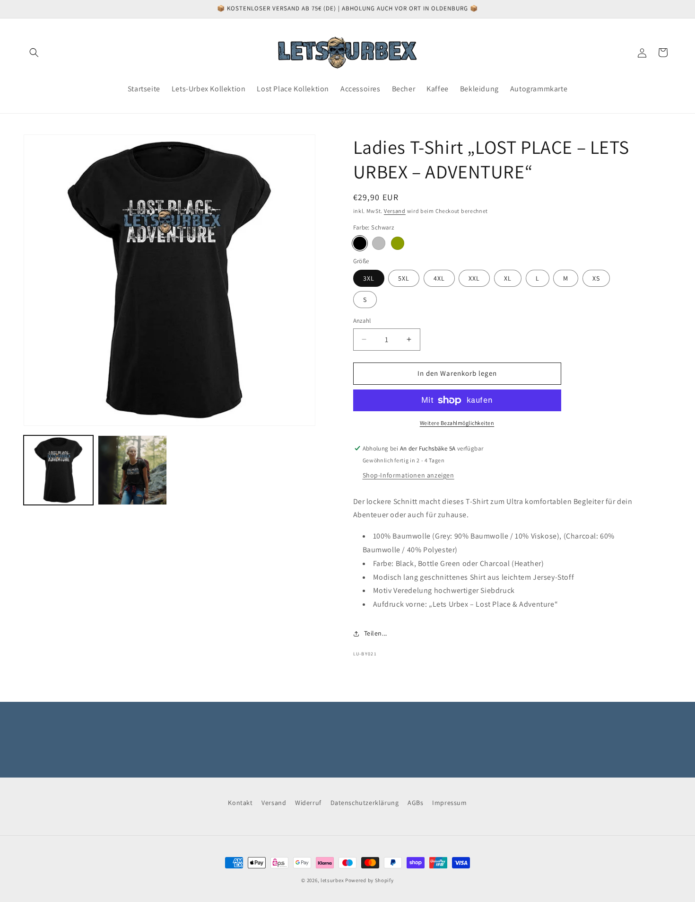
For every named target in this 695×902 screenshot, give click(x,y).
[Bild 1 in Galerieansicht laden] (58, 470)
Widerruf (308, 802)
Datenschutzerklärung (364, 802)
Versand (395, 210)
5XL (403, 278)
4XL (439, 278)
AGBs (415, 802)
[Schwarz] (359, 243)
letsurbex (332, 880)
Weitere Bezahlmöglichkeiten (457, 422)
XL (508, 278)
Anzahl (362, 321)
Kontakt (240, 802)
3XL (368, 278)
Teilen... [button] (375, 633)
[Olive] (397, 243)
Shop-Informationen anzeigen (408, 475)
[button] (34, 52)
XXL (474, 278)
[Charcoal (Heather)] (378, 243)
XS (596, 278)
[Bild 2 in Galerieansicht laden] (132, 470)
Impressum (449, 802)
